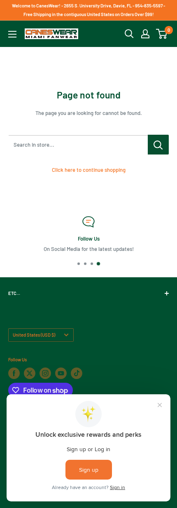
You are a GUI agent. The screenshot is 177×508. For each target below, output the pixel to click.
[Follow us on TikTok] (76, 373)
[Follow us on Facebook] (14, 373)
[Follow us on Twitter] (29, 373)
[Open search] (129, 33)
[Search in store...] (158, 145)
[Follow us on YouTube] (61, 373)
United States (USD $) (34, 334)
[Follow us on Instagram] (45, 373)
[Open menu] (12, 34)
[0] (162, 34)
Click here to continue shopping (89, 169)
